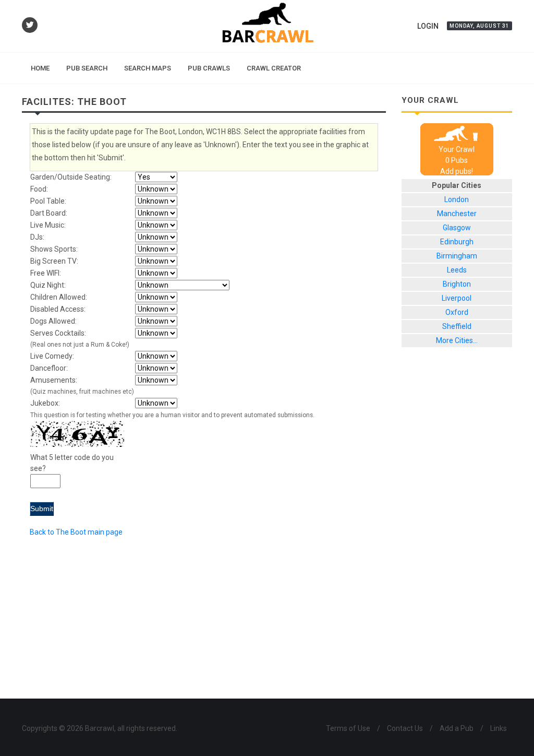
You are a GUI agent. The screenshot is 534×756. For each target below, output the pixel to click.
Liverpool (456, 298)
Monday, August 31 (479, 26)
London (456, 199)
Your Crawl (457, 149)
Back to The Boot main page (76, 532)
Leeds (457, 270)
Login (428, 26)
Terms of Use (348, 728)
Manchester (457, 213)
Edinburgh (457, 242)
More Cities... (457, 340)
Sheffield (456, 326)
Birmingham (456, 256)
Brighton (457, 284)
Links (498, 728)
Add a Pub (457, 728)
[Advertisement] (457, 531)
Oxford (456, 312)
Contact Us (405, 728)
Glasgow (457, 227)
